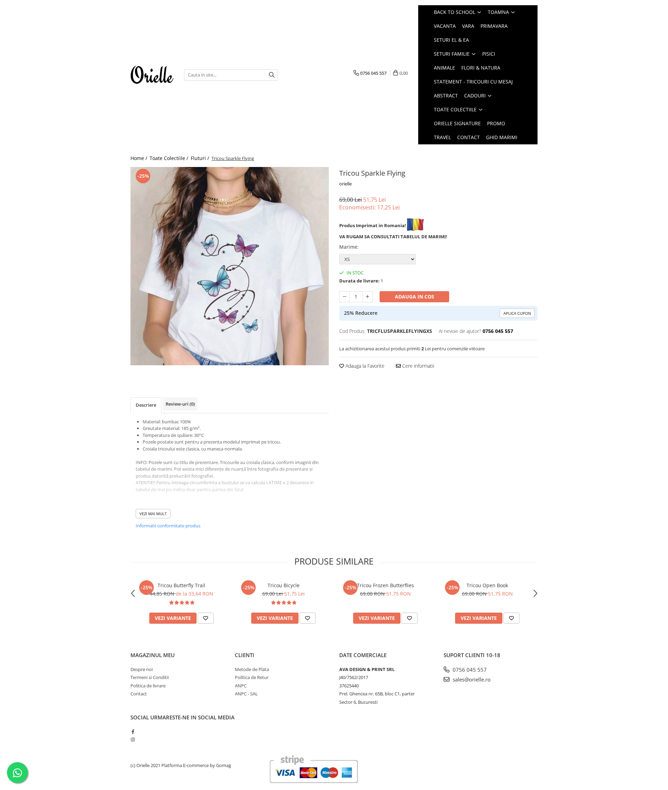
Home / (139, 158)
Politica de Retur (252, 677)
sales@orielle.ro (471, 679)
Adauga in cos (414, 296)
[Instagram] (132, 739)
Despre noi (141, 669)
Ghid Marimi (501, 137)
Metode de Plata (252, 669)
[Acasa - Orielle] (152, 75)
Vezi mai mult (153, 513)
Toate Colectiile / (170, 158)
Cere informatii (417, 365)
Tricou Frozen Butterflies (385, 585)
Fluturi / (200, 158)
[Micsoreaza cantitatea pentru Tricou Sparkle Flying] (344, 296)
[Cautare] (271, 75)
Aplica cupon (517, 313)
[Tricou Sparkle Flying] (229, 266)
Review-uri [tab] (180, 404)
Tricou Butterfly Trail (181, 585)
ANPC (241, 686)
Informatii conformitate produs (168, 525)
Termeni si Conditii (149, 677)
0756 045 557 (469, 669)
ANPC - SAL (246, 694)
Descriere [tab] (146, 405)
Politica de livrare (148, 686)
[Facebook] (132, 731)
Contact (468, 137)
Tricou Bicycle (284, 585)
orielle (345, 184)
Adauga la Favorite (364, 365)
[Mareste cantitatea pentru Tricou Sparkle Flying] (367, 296)
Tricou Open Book (487, 585)
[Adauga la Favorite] (206, 618)
